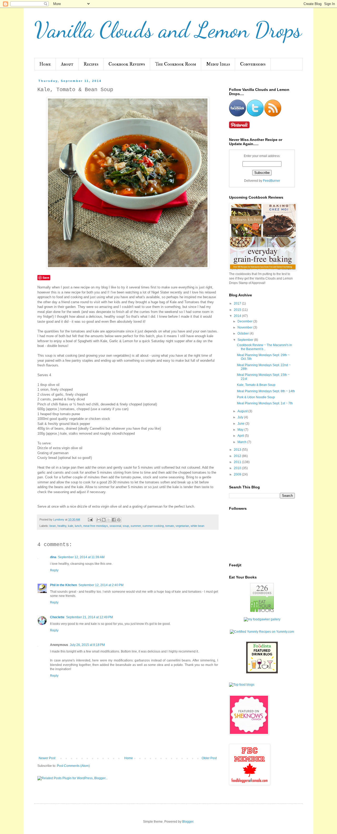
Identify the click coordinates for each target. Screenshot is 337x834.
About (67, 64)
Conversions (253, 64)
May (240, 429)
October (243, 333)
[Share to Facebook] (113, 519)
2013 (238, 450)
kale (70, 525)
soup (126, 525)
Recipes (90, 64)
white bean (197, 525)
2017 (238, 303)
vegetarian (182, 525)
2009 (238, 474)
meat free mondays (95, 525)
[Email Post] (90, 519)
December (245, 321)
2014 (238, 316)
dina (53, 557)
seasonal (115, 525)
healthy (61, 525)
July (240, 417)
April (241, 436)
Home (45, 64)
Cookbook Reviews (126, 64)
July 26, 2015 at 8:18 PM (87, 645)
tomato (169, 525)
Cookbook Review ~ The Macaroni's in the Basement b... (264, 347)
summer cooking (153, 525)
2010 (238, 468)
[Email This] (98, 519)
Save (46, 277)
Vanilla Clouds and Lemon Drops (168, 29)
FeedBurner (271, 181)
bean (52, 525)
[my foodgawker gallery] (262, 619)
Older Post (209, 758)
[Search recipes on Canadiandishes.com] (241, 684)
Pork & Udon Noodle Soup (256, 397)
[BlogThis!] (103, 519)
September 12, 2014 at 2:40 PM (100, 585)
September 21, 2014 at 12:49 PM (89, 617)
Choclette (57, 617)
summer (136, 525)
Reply (54, 570)
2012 (238, 456)
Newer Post (47, 758)
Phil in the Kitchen (63, 585)
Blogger (187, 821)
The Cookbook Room (175, 64)
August (242, 411)
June (241, 423)
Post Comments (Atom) (73, 766)
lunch (78, 525)
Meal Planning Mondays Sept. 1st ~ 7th (265, 403)
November (245, 327)
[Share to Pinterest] (118, 519)
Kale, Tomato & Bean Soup (256, 385)
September (245, 340)
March (242, 442)
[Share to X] (108, 519)
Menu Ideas (218, 64)
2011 (238, 462)
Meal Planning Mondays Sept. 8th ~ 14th (266, 391)
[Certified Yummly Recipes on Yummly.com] (262, 632)
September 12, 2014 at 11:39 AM (81, 557)
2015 (238, 310)
